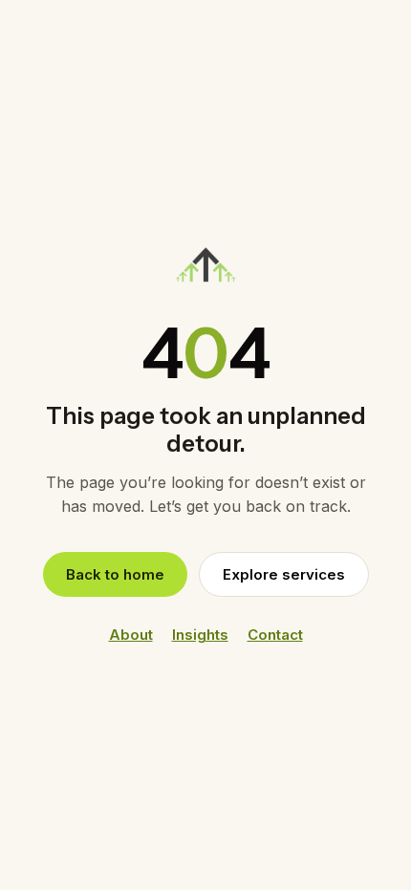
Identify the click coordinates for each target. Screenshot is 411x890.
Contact (275, 634)
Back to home (115, 574)
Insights (200, 634)
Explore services (284, 574)
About (131, 634)
